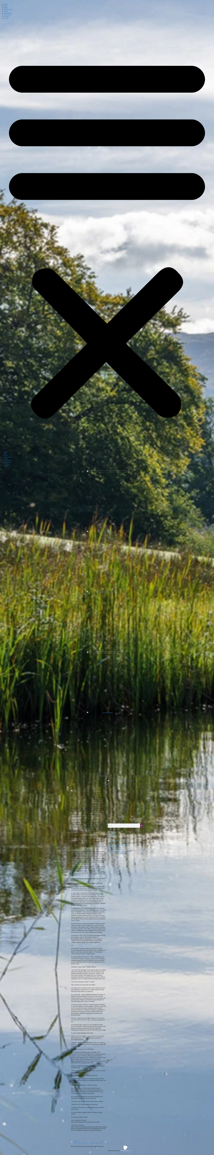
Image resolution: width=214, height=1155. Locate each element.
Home (6, 18)
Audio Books (8, 13)
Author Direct (8, 9)
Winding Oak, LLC (125, 1150)
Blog (5, 6)
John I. (1, 777)
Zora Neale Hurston (116, 849)
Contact (6, 16)
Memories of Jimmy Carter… (119, 844)
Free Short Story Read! (117, 853)
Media (6, 11)
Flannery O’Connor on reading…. (120, 846)
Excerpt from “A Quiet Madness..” (120, 851)
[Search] (141, 825)
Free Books (7, 15)
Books (6, 4)
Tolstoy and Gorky (115, 848)
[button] (107, 236)
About (6, 8)
